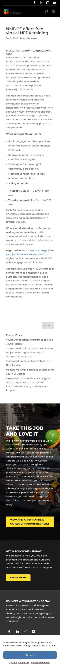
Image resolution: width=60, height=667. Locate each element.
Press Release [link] (28, 38)
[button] (53, 11)
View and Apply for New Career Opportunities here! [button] (29, 521)
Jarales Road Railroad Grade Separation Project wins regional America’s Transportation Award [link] (29, 352)
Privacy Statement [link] (40, 662)
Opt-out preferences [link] (19, 662)
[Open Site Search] (46, 11)
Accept (30, 655)
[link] (34, 2)
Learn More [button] (18, 577)
